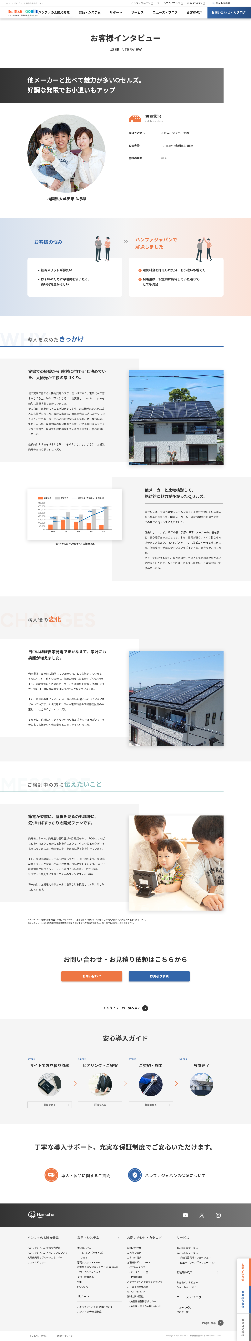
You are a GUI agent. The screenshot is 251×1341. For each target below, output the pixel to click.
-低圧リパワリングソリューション (196, 1262)
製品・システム (90, 12)
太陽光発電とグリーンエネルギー (45, 1257)
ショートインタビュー (188, 1287)
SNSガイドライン (65, 1336)
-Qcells (82, 1257)
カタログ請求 (134, 1257)
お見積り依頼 (159, 976)
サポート (116, 12)
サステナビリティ (36, 1262)
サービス (137, 12)
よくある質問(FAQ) (137, 1286)
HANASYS (82, 1286)
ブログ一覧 (182, 1312)
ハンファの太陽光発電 (54, 12)
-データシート (136, 1272)
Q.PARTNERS (194, 3)
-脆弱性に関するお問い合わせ (144, 1306)
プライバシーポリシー (39, 1336)
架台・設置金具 (85, 1277)
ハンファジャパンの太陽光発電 (43, 1248)
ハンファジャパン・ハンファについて (47, 1252)
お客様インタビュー (187, 1282)
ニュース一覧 (184, 1307)
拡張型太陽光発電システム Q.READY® (97, 1267)
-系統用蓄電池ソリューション (194, 1257)
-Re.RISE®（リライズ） (91, 1252)
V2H (79, 1282)
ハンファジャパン (140, 3)
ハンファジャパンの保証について (95, 1307)
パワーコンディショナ (89, 1272)
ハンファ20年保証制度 (89, 1311)
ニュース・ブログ (165, 12)
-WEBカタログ (136, 1267)
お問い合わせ (91, 976)
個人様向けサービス (187, 1248)
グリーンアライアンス (168, 3)
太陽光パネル (84, 1248)
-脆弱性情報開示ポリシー (141, 1301)
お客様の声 (194, 12)
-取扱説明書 (134, 1277)
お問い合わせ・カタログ (228, 12)
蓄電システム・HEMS (88, 1262)
